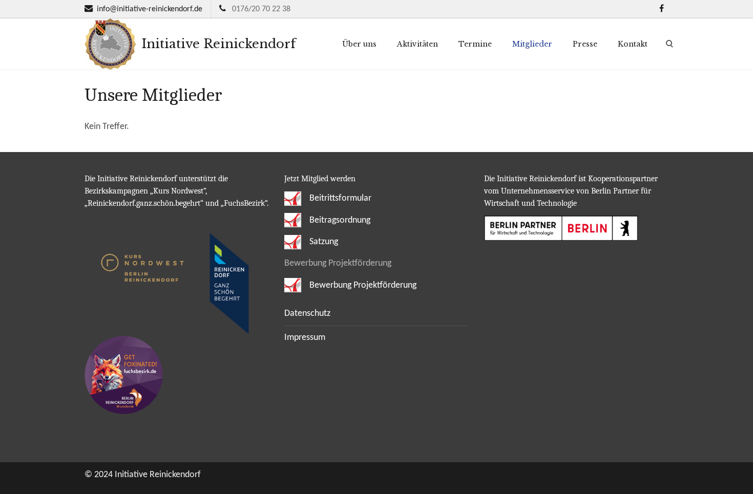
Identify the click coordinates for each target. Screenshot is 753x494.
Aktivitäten (417, 44)
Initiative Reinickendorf (217, 43)
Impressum (304, 337)
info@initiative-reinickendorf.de (149, 9)
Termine (475, 44)
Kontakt (632, 44)
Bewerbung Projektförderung (361, 285)
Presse (585, 44)
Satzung (322, 242)
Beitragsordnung (338, 220)
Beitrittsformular (339, 198)
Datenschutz (307, 313)
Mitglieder (532, 44)
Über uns (359, 44)
